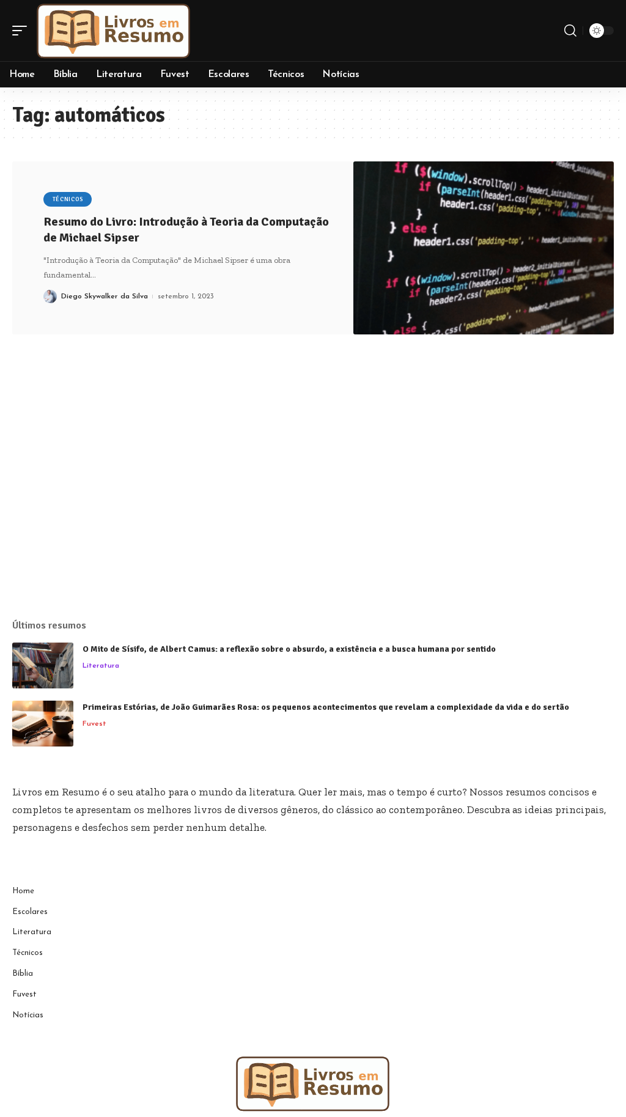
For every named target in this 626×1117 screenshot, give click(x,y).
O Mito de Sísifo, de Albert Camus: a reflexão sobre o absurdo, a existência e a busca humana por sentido (289, 649)
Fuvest (94, 724)
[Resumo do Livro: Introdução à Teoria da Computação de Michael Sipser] (483, 247)
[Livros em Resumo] (113, 30)
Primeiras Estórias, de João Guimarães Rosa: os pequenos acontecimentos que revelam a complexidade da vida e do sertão (326, 707)
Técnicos (68, 199)
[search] (570, 30)
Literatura (101, 665)
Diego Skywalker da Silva (104, 296)
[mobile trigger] (22, 30)
